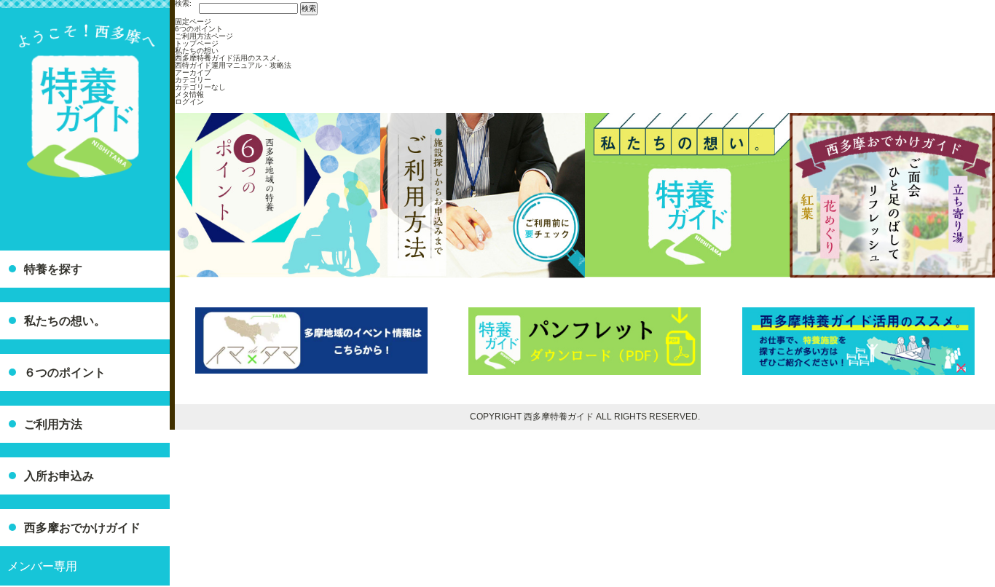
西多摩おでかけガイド (82, 527)
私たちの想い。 (65, 321)
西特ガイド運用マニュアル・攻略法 (233, 65)
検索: (183, 3)
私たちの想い (197, 51)
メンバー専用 (42, 566)
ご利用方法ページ (204, 36)
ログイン (189, 102)
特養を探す (53, 269)
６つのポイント (65, 372)
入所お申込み (59, 476)
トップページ (197, 43)
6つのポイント (199, 29)
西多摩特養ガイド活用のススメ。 (229, 58)
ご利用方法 (53, 424)
